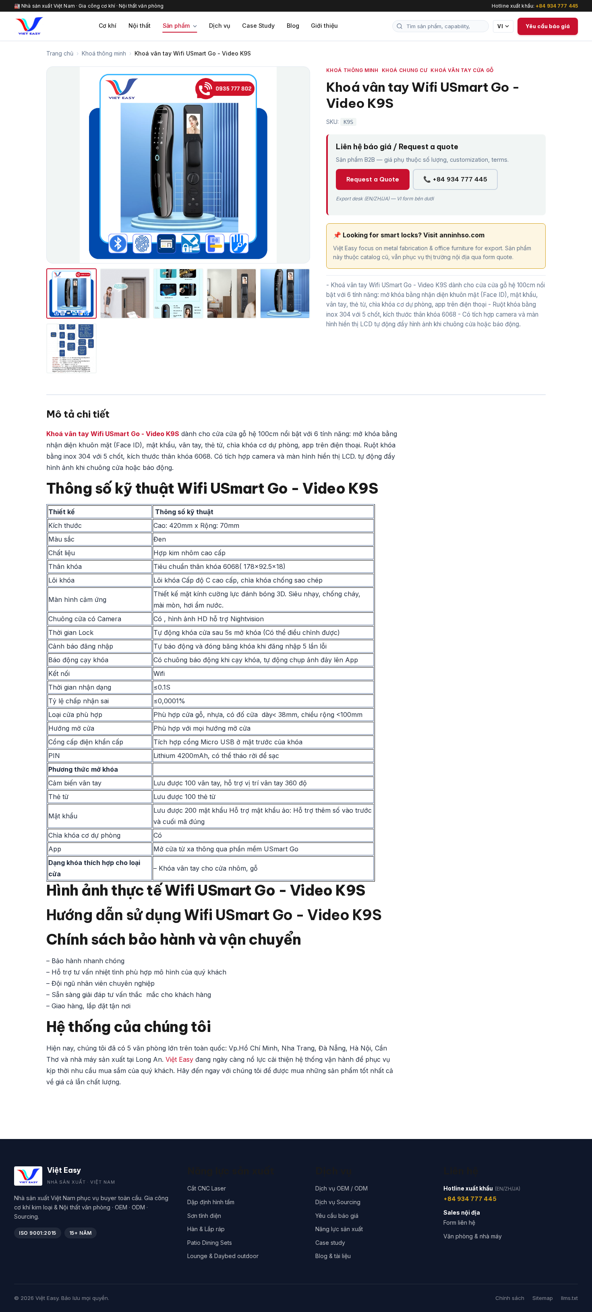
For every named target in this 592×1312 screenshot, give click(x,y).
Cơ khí (108, 25)
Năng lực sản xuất (339, 1228)
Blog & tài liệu (333, 1255)
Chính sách (509, 1298)
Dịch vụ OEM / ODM (341, 1188)
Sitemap (542, 1298)
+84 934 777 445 (557, 6)
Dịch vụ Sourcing (337, 1202)
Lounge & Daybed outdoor (223, 1255)
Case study (330, 1242)
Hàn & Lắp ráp (206, 1228)
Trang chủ (59, 53)
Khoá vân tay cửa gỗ (462, 70)
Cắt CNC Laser (206, 1188)
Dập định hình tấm (210, 1202)
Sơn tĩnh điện (204, 1215)
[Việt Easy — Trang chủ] (29, 26)
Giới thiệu (324, 25)
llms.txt (569, 1298)
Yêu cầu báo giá (336, 1215)
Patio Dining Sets (209, 1242)
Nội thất (139, 25)
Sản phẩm (177, 25)
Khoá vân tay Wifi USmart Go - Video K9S (112, 434)
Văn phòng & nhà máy (472, 1236)
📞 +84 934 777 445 (455, 179)
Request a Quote (372, 179)
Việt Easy (179, 1059)
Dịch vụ (219, 25)
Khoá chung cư (405, 70)
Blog (293, 25)
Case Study (258, 25)
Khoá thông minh (104, 53)
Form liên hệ (459, 1222)
